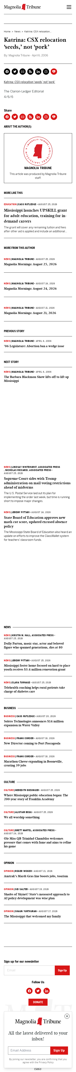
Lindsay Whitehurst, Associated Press (36, 467)
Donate (38, 1002)
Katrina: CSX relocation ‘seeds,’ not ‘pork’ (29, 82)
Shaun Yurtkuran (26, 911)
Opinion (8, 871)
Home (7, 31)
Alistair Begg (23, 812)
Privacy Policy (46, 1062)
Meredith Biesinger (27, 790)
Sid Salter (21, 889)
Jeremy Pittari (20, 512)
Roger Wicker (23, 871)
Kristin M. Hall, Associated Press (33, 635)
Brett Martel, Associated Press (35, 830)
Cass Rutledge (27, 204)
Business (9, 716)
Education (10, 204)
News (17, 31)
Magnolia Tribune (23, 259)
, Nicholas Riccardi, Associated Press (27, 470)
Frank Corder (25, 738)
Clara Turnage (21, 682)
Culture (9, 790)
